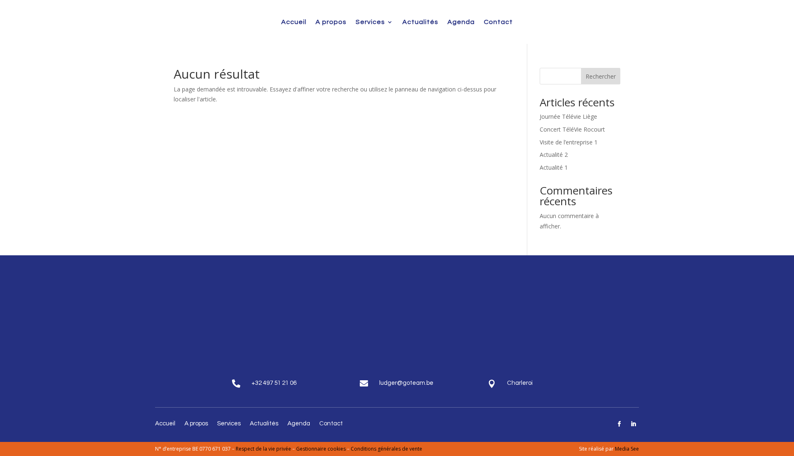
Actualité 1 (554, 167)
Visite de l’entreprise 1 (569, 142)
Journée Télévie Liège (568, 116)
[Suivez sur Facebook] (619, 424)
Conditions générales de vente (386, 448)
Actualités (420, 22)
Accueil (293, 22)
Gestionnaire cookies (321, 448)
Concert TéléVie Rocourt (572, 129)
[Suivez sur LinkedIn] (633, 424)
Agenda (461, 22)
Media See (627, 448)
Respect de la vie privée (263, 448)
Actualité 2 (554, 154)
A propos (331, 22)
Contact (498, 22)
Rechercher (601, 76)
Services (370, 22)
